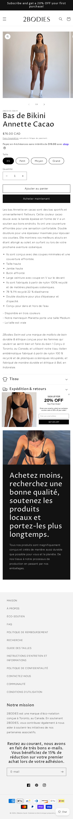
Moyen (39, 160)
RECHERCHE (15, 640)
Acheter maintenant (36, 198)
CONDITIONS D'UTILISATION (24, 691)
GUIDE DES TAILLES (19, 648)
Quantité (7, 169)
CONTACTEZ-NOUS (19, 676)
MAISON (12, 600)
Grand (56, 160)
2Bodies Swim (22, 813)
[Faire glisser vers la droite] (44, 104)
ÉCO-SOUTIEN (16, 616)
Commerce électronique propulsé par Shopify (45, 813)
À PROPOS (13, 608)
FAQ (9, 624)
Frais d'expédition (11, 138)
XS (8, 160)
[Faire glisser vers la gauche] (29, 104)
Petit (22, 160)
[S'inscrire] (62, 772)
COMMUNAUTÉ (16, 684)
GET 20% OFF (54, 422)
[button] (4, 19)
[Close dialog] (68, 394)
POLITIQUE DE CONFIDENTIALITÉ (27, 668)
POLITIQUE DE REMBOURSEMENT (27, 632)
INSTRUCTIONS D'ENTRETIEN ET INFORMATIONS (27, 658)
